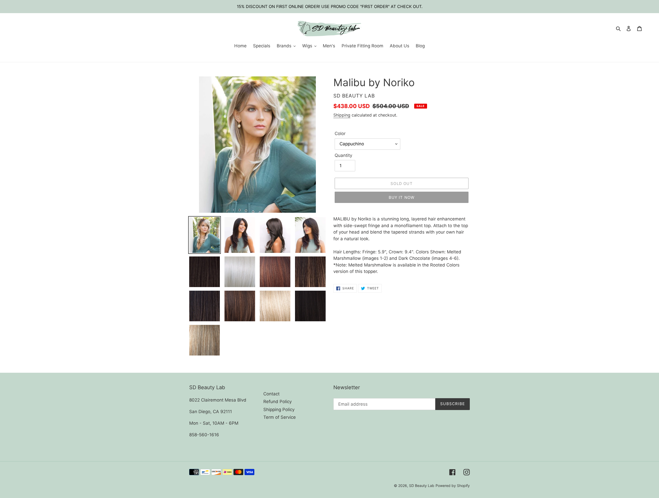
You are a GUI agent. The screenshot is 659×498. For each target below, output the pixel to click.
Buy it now (402, 197)
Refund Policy (277, 401)
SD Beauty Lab (421, 485)
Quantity (343, 155)
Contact (271, 393)
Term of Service (279, 417)
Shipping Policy (278, 409)
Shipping (341, 115)
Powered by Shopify (453, 485)
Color (340, 133)
